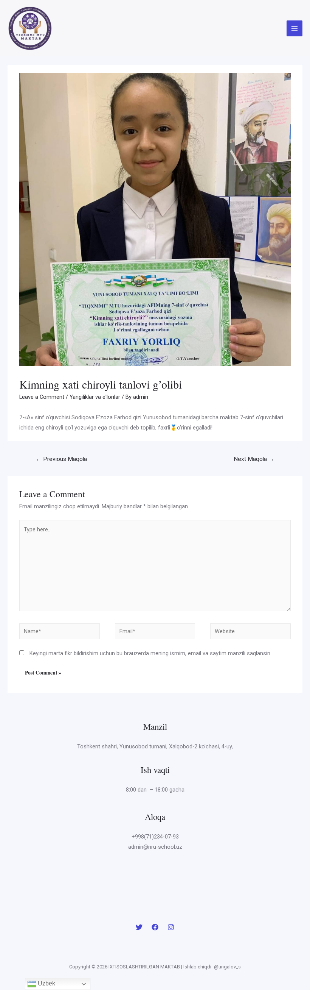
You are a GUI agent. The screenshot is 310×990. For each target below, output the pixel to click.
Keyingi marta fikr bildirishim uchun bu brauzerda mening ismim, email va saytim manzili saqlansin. (150, 653)
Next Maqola (254, 459)
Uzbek (45, 983)
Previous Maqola (61, 459)
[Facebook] (155, 927)
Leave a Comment (41, 397)
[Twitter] (139, 927)
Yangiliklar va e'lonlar (95, 397)
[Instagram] (170, 927)
